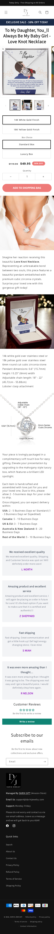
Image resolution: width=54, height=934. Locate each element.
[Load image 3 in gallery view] (39, 105)
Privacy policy (44, 917)
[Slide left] (5, 105)
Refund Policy (12, 871)
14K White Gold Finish (26, 119)
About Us (10, 851)
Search (9, 844)
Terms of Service (14, 878)
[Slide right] (48, 105)
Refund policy (31, 917)
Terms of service (21, 922)
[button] (6, 12)
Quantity (27, 170)
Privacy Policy (12, 865)
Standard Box (26, 144)
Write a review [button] (27, 721)
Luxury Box (26, 154)
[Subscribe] (44, 761)
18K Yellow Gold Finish (27, 129)
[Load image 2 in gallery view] (27, 105)
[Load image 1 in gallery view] (15, 105)
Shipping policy (36, 922)
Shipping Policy (13, 885)
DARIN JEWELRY (16, 917)
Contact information (28, 926)
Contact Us (11, 858)
